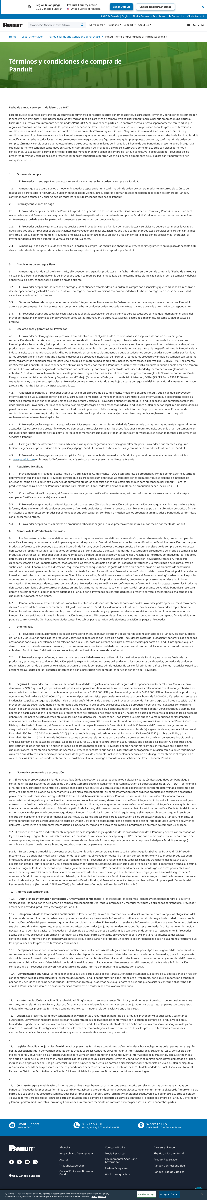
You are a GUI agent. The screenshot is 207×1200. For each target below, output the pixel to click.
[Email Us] (12, 1125)
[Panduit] (13, 24)
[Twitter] (19, 1165)
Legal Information (32, 36)
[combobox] (53, 25)
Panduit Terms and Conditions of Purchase (74, 36)
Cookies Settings (146, 1194)
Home (13, 36)
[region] (103, 1194)
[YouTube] (27, 1165)
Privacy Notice (99, 1196)
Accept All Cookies (169, 1194)
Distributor (159, 16)
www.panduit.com (24, 459)
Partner (144, 16)
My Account (197, 16)
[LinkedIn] (35, 1165)
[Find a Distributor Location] (141, 1125)
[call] (76, 1125)
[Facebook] (11, 1165)
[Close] (202, 1194)
